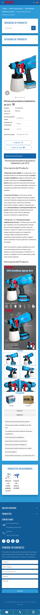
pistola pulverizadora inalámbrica (16, 444)
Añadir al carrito (17, 147)
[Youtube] (13, 541)
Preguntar (16, 142)
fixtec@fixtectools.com (13, 527)
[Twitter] (8, 541)
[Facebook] (3, 541)
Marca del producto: (7, 112)
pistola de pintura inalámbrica (14, 437)
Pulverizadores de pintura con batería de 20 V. (20, 455)
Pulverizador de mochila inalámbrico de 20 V (10, 486)
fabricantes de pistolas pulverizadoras (17, 421)
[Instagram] (17, 541)
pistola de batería (10, 452)
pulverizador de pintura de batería (16, 441)
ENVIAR (20, 591)
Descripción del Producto (13, 156)
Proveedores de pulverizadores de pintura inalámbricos (18, 432)
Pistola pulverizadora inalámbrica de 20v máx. (18, 426)
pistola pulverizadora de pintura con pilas (18, 448)
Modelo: (6, 108)
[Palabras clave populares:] (33, 28)
